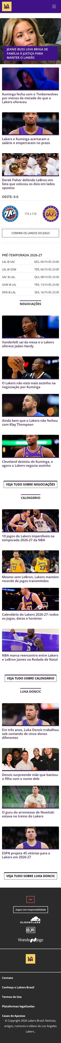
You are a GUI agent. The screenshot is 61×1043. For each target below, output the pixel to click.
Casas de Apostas (13, 1016)
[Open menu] (54, 6)
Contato (7, 978)
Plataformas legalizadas (18, 1006)
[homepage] (7, 6)
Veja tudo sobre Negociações (30, 484)
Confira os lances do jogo (31, 233)
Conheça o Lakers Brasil (18, 987)
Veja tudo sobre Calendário (30, 678)
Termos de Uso (12, 997)
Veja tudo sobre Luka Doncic (30, 876)
